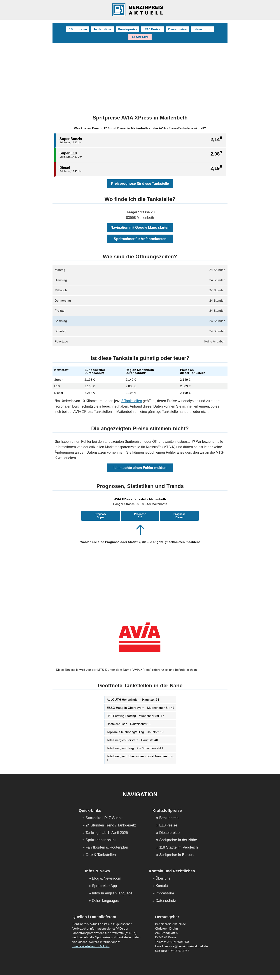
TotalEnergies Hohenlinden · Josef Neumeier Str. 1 (140, 758)
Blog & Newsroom (106, 878)
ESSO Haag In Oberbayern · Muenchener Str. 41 (141, 707)
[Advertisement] (140, 76)
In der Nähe (102, 29)
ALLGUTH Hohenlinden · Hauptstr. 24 (133, 699)
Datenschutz (166, 901)
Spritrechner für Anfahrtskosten (140, 239)
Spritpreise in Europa (176, 855)
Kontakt (162, 886)
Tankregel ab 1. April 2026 (107, 833)
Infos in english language (112, 893)
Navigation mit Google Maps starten (140, 227)
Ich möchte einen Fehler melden (140, 468)
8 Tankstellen (131, 401)
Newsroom (202, 29)
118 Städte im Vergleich (178, 847)
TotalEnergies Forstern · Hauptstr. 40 (132, 740)
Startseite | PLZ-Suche (104, 818)
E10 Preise (152, 29)
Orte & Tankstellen (101, 855)
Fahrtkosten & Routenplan (107, 847)
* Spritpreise (78, 29)
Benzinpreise (127, 29)
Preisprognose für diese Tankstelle (140, 183)
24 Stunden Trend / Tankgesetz (111, 825)
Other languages (105, 901)
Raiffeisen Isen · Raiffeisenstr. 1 (129, 724)
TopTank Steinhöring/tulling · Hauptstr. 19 (135, 732)
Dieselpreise (177, 29)
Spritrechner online (101, 840)
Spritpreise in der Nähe (178, 840)
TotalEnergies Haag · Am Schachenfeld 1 (135, 748)
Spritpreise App (104, 886)
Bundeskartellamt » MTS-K (91, 946)
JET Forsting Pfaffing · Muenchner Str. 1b (135, 715)
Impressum (165, 893)
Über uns (163, 878)
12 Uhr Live (140, 36)
